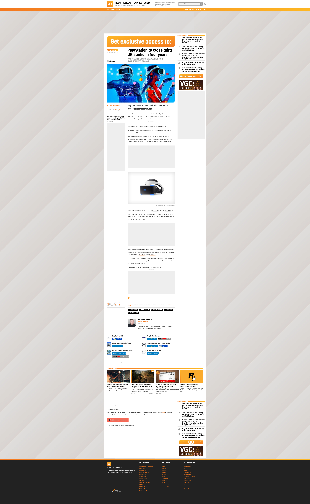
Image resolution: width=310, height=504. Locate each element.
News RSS (164, 482)
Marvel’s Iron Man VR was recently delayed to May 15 (144, 267)
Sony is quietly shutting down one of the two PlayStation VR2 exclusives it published (115, 118)
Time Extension (188, 486)
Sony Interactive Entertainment (137, 114)
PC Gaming (137, 5)
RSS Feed (141, 480)
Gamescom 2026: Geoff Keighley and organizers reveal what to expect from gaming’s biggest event (193, 69)
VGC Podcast (143, 486)
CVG (185, 468)
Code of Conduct (144, 472)
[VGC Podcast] (194, 9)
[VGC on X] (196, 9)
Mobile (143, 5)
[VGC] (110, 4)
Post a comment (115, 105)
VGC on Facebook (144, 482)
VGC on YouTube (144, 491)
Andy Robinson (111, 61)
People (163, 474)
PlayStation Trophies (189, 476)
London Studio (168, 210)
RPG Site (186, 482)
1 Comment (151, 393)
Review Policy (143, 478)
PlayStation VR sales (159, 217)
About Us (142, 468)
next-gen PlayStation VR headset (145, 254)
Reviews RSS (165, 486)
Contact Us (142, 474)
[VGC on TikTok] (202, 9)
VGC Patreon (143, 484)
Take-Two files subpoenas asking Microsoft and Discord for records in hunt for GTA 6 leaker (193, 48)
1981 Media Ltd (112, 467)
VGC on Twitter (143, 489)
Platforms (164, 480)
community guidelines (143, 405)
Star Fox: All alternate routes (162, 4)
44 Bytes (117, 490)
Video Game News (113, 50)
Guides (147, 3)
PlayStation (118, 5)
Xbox (124, 5)
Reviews (127, 3)
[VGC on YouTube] (200, 9)
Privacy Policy (143, 476)
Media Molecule (156, 210)
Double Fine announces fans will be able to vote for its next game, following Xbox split (166, 386)
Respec (186, 484)
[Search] (201, 4)
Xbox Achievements (189, 489)
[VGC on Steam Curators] (204, 9)
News (118, 3)
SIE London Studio (157, 309)
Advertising (142, 470)
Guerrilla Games (134, 312)
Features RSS (165, 484)
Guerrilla (158, 139)
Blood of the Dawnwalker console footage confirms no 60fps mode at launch (141, 386)
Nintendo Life (187, 474)
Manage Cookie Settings (146, 466)
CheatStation (187, 466)
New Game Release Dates (162, 6)
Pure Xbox (187, 478)
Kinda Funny (187, 472)
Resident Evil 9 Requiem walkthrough (165, 2)
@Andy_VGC (141, 323)
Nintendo (130, 5)
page (163, 412)
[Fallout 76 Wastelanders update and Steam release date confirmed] (118, 376)
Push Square (187, 480)
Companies (165, 478)
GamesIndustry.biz (133, 116)
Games (163, 476)
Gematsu (186, 470)
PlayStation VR (133, 309)
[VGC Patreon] (193, 9)
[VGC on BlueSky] (198, 9)
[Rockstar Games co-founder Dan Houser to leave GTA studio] (191, 376)
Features (137, 3)
